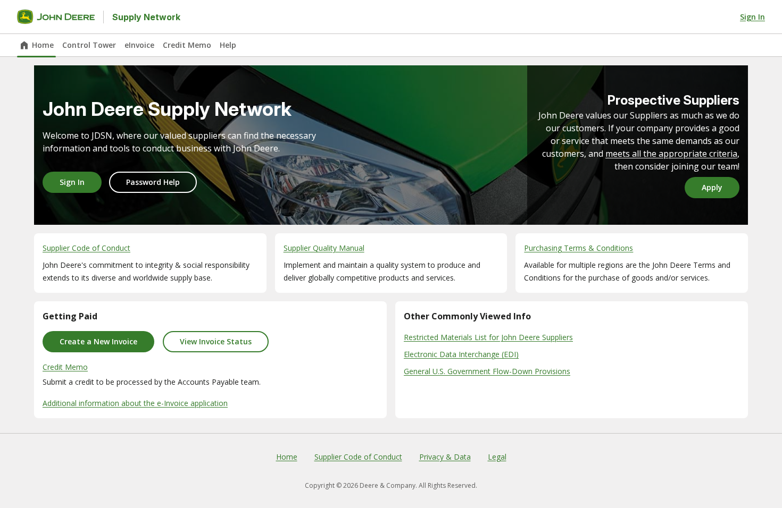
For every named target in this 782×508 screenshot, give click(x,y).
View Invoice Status (216, 341)
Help (228, 45)
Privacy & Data (445, 457)
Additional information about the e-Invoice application (135, 403)
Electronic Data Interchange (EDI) (461, 354)
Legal (497, 457)
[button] (150, 263)
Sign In (752, 17)
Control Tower (89, 45)
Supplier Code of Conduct (358, 457)
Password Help (153, 182)
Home (43, 45)
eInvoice (139, 45)
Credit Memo (187, 45)
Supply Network (146, 17)
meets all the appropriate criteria (671, 153)
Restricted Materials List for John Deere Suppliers (488, 337)
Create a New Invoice (98, 341)
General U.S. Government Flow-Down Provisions (487, 371)
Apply (712, 187)
